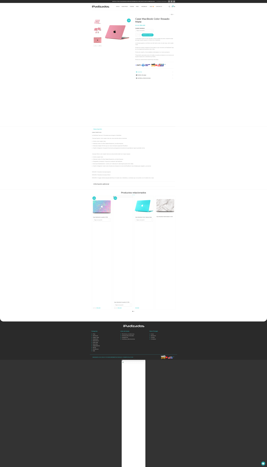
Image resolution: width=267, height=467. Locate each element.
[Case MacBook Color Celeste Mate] (144, 206)
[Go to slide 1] (132, 311)
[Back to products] (172, 14)
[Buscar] (169, 6)
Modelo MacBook (139, 28)
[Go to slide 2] (134, 311)
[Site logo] (100, 6)
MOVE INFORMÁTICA (112, 357)
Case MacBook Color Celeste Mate (143, 217)
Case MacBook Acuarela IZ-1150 (100, 217)
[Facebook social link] (169, 1)
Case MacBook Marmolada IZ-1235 (164, 216)
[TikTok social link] (174, 1)
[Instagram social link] (172, 1)
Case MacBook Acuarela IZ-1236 (121, 302)
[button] (95, 46)
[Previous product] (170, 14)
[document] (133, 413)
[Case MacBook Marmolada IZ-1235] (165, 205)
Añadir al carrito (147, 34)
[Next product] (173, 14)
